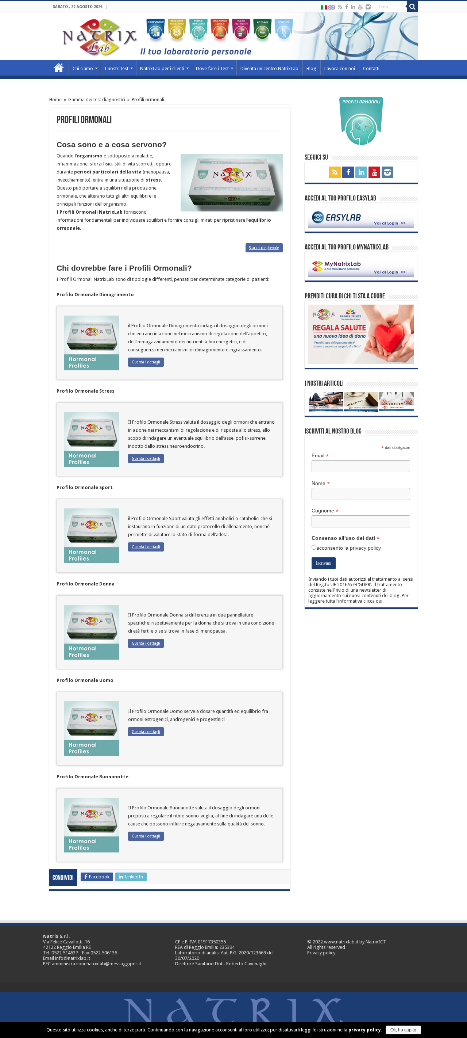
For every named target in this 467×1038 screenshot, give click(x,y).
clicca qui (372, 601)
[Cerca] (412, 6)
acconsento (329, 548)
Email (320, 455)
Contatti (371, 68)
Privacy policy (321, 952)
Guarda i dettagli (146, 362)
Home (58, 67)
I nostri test (116, 68)
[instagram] (368, 7)
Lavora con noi (339, 68)
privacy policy (365, 548)
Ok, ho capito (403, 1030)
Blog (311, 68)
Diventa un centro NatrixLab (269, 68)
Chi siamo (83, 68)
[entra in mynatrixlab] (361, 266)
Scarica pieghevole (264, 248)
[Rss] (340, 7)
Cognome (325, 510)
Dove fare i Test (212, 68)
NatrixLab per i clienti (162, 68)
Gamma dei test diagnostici (96, 99)
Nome (321, 483)
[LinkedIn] (353, 7)
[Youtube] (360, 7)
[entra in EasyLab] (361, 217)
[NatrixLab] (233, 36)
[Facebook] (346, 7)
